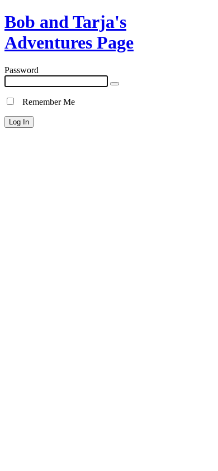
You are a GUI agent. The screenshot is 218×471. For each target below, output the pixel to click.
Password (21, 70)
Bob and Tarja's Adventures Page (69, 32)
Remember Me (45, 102)
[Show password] (114, 83)
